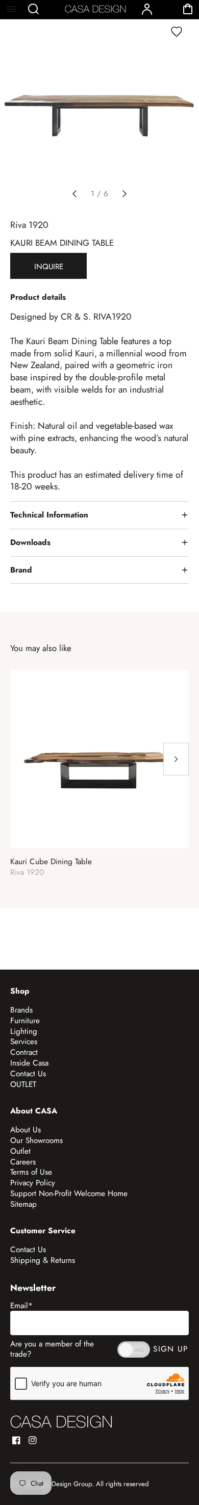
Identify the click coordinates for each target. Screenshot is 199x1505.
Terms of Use (31, 1172)
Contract (24, 1052)
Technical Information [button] (49, 515)
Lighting (23, 1031)
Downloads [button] (30, 542)
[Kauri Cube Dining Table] (99, 759)
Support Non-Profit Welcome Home (69, 1193)
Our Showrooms (36, 1140)
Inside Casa (29, 1063)
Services (23, 1041)
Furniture (25, 1020)
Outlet (20, 1151)
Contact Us (28, 1073)
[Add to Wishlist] (176, 31)
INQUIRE (48, 266)
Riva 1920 (29, 224)
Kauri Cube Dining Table (51, 862)
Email (21, 1305)
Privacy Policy (32, 1182)
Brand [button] (21, 570)
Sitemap (23, 1204)
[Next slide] (124, 194)
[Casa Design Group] (61, 1421)
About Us (25, 1129)
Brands (21, 1010)
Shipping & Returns (42, 1260)
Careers (23, 1161)
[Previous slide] (74, 194)
